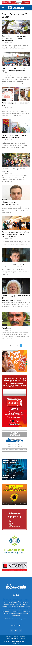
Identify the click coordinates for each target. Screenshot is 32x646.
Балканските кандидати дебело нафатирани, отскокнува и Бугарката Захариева (15, 234)
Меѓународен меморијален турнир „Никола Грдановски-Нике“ (14, 71)
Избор (3, 33)
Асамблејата (7, 328)
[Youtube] (20, 630)
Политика (4, 132)
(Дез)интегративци (10, 202)
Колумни (4, 292)
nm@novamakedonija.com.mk (18, 619)
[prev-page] (10, 345)
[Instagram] (16, 630)
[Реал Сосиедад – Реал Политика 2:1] (16, 286)
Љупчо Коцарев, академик (9, 266)
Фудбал (4, 65)
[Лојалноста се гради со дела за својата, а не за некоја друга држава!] (16, 126)
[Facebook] (11, 630)
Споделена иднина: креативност (15, 265)
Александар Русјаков (7, 300)
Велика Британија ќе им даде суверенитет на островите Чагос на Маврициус (15, 38)
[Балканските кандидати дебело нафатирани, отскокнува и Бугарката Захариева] (16, 223)
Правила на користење (13, 638)
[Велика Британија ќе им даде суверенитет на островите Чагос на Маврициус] (16, 27)
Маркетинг (15, 636)
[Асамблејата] (16, 319)
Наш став (4, 199)
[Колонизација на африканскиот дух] (16, 94)
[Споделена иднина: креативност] (16, 255)
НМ (2, 42)
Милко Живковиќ (6, 204)
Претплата (22, 636)
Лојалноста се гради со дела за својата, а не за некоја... (15, 136)
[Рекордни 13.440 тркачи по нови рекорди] (16, 160)
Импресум (8, 636)
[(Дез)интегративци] (16, 192)
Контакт (23, 638)
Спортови (4, 166)
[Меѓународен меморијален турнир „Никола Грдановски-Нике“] (16, 59)
